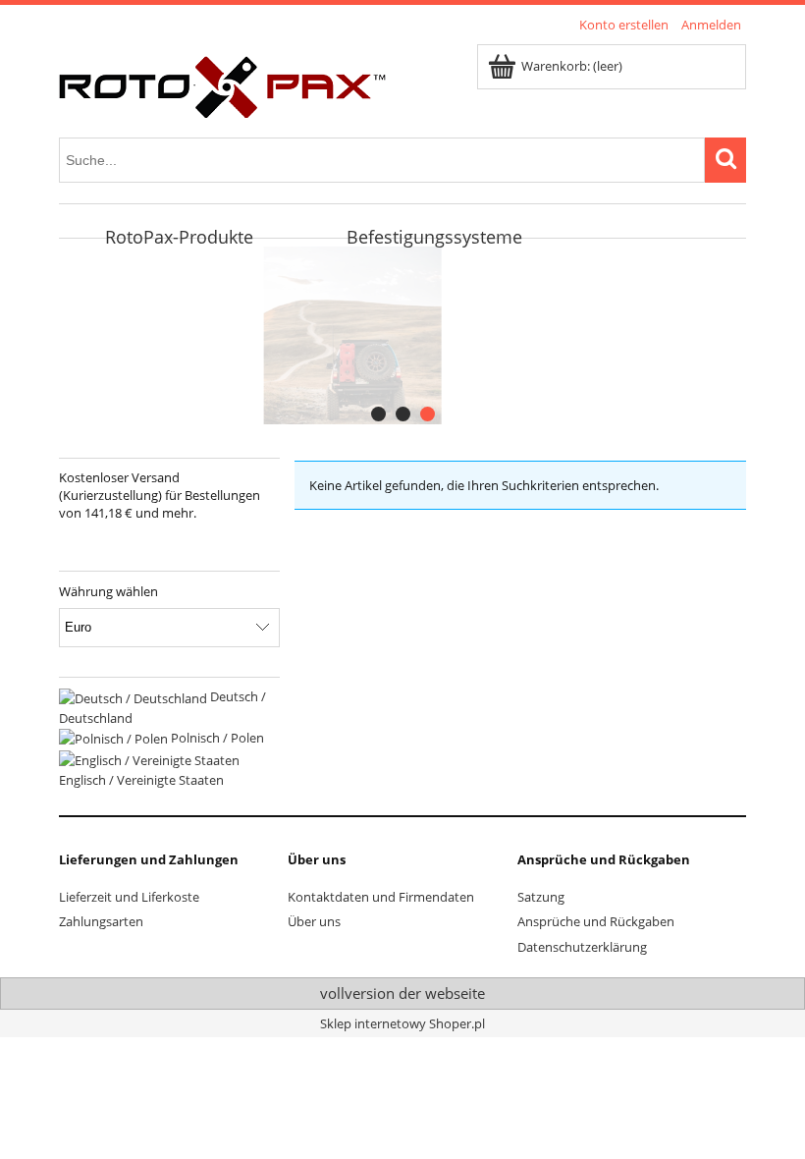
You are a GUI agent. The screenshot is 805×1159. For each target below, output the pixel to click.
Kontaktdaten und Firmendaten (381, 897)
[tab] (378, 414)
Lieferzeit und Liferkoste (129, 897)
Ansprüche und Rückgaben (595, 921)
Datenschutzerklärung (582, 947)
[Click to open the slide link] (376, 335)
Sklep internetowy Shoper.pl (402, 1023)
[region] (402, 335)
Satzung (540, 897)
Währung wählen (108, 591)
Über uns (314, 921)
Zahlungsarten (101, 921)
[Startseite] (222, 83)
